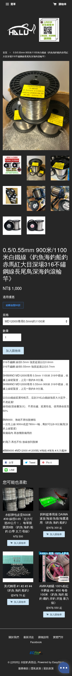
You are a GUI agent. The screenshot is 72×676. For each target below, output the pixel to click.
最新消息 (28, 637)
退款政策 (48, 668)
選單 (13, 4)
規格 (6, 315)
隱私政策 (36, 668)
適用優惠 (9, 297)
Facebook (36, 642)
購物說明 (43, 637)
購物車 (62, 4)
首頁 (5, 52)
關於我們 (14, 637)
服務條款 (23, 668)
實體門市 (58, 637)
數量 (6, 331)
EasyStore (58, 662)
